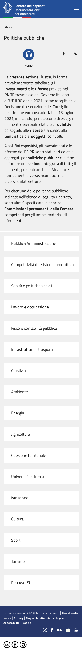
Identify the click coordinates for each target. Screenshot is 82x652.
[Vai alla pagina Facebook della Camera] (52, 629)
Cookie (26, 622)
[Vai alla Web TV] (67, 629)
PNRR (8, 27)
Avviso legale (55, 618)
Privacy (18, 618)
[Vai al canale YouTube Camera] (76, 629)
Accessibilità (11, 622)
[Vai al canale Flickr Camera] (59, 629)
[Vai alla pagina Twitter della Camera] (45, 629)
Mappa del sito (35, 618)
